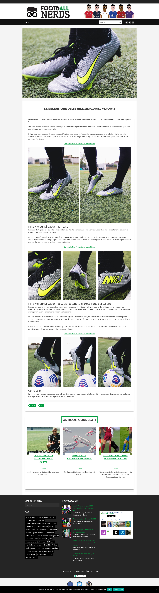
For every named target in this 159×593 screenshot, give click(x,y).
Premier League (31, 551)
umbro (35, 557)
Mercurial (44, 542)
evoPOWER (44, 530)
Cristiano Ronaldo (41, 526)
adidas (32, 517)
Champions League (49, 523)
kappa (45, 536)
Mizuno (51, 542)
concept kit (30, 526)
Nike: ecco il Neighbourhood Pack (79, 457)
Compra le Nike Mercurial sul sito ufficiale (79, 144)
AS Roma (40, 517)
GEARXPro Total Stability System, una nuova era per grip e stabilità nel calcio (84, 542)
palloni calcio (30, 548)
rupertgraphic (31, 554)
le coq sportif (54, 536)
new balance (30, 545)
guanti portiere (38, 533)
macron (42, 539)
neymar (39, 545)
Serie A (49, 554)
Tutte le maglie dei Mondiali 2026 (84, 519)
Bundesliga (40, 520)
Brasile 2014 (30, 520)
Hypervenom (49, 533)
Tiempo (28, 557)
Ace (27, 517)
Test (41, 405)
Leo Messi (29, 539)
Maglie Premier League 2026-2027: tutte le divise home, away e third (84, 508)
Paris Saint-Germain (44, 548)
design (51, 526)
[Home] (26, 22)
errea (28, 530)
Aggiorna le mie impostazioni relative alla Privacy (81, 571)
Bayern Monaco (50, 517)
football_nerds (115, 513)
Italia (32, 536)
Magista (49, 539)
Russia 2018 (41, 554)
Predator (55, 548)
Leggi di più (118, 589)
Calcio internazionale (33, 523)
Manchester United (33, 542)
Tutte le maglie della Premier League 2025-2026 (83, 531)
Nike (45, 545)
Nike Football (52, 545)
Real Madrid (48, 551)
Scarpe (33, 405)
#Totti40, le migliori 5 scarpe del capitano (115, 457)
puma (41, 551)
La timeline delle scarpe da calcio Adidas (43, 458)
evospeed (53, 530)
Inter (27, 536)
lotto (36, 539)
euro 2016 (35, 530)
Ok (109, 589)
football (29, 533)
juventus (39, 536)
